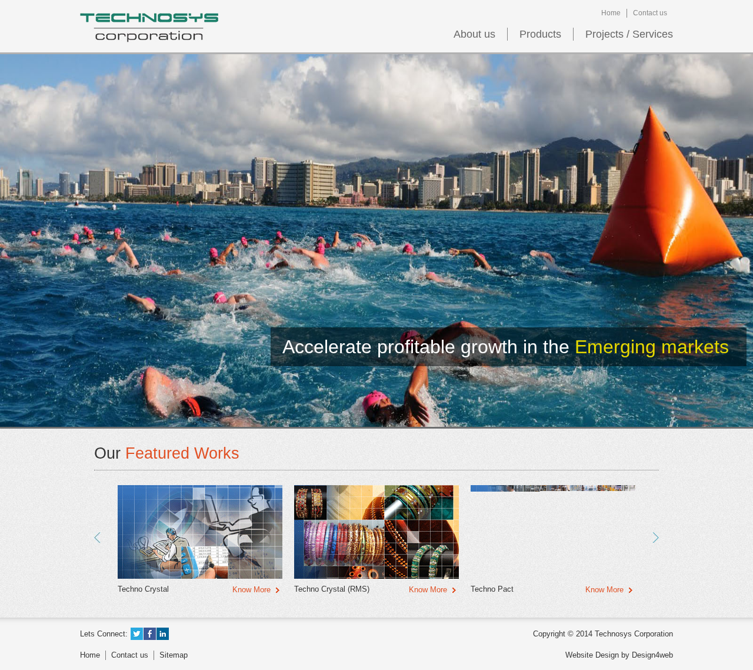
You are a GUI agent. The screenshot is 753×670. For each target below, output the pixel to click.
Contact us (650, 13)
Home (611, 13)
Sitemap (173, 655)
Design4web (652, 655)
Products (540, 34)
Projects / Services (629, 34)
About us (474, 34)
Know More (251, 589)
